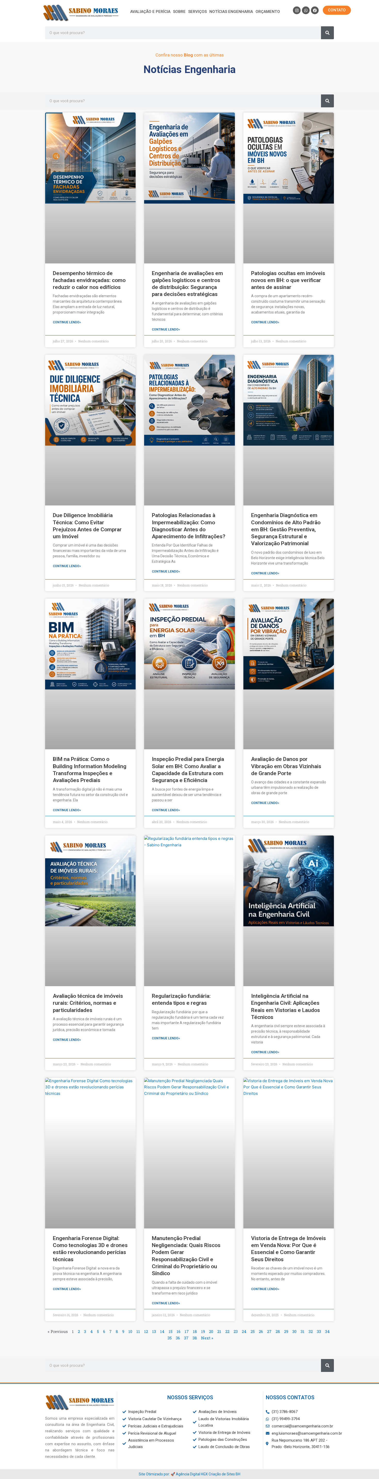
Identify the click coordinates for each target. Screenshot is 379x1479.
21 (219, 1331)
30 (294, 1331)
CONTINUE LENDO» (67, 322)
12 (146, 1331)
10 (130, 1331)
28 (278, 1331)
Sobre (179, 11)
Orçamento (268, 11)
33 (319, 1331)
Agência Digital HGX (192, 1474)
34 (327, 1331)
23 (236, 1331)
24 (244, 1331)
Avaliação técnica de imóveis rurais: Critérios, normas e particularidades (88, 1003)
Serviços (197, 11)
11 (138, 1331)
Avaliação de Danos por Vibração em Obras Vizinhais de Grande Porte (286, 766)
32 (311, 1331)
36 (178, 1337)
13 (154, 1331)
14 (162, 1331)
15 (170, 1331)
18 (195, 1331)
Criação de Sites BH (224, 1474)
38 (195, 1337)
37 (186, 1337)
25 (253, 1331)
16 (178, 1331)
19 (203, 1331)
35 (170, 1337)
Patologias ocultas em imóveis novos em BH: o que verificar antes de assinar (288, 280)
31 (302, 1331)
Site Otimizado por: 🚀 (157, 1474)
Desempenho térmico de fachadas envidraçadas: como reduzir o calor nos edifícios (89, 280)
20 (211, 1331)
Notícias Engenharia (231, 11)
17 (187, 1331)
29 (286, 1331)
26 (261, 1331)
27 (269, 1331)
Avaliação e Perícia (150, 11)
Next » (207, 1337)
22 (227, 1331)
